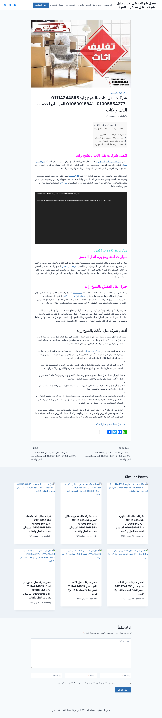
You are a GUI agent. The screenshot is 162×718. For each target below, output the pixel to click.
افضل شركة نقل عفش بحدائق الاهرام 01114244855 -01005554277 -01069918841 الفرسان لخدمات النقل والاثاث (81, 524)
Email (92, 675)
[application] (81, 218)
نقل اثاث (63, 183)
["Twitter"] (10, 5)
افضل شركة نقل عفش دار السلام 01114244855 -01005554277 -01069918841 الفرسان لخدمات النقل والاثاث (37, 590)
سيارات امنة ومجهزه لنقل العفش (109, 137)
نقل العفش (74, 176)
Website (57, 675)
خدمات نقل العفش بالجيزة (90, 5)
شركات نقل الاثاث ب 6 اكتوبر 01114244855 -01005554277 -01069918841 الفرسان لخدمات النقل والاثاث (108, 454)
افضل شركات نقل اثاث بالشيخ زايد (108, 128)
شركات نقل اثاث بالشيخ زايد (108, 161)
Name (126, 675)
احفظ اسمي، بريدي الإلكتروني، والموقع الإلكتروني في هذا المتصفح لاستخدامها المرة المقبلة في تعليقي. (88, 683)
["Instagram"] (5, 5)
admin (122, 116)
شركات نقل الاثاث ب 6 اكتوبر (112, 134)
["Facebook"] (15, 5)
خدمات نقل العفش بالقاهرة (62, 5)
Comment (124, 641)
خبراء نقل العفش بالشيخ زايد (110, 141)
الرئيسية (108, 5)
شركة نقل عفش (69, 266)
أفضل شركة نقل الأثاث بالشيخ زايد (108, 144)
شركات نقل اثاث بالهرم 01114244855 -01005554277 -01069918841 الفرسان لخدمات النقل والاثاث (130, 524)
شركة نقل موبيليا (92, 351)
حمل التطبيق (41, 5)
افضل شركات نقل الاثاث (74, 296)
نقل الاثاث (77, 292)
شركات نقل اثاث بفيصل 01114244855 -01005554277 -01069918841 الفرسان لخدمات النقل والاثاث (54, 454)
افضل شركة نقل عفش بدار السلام (111, 424)
